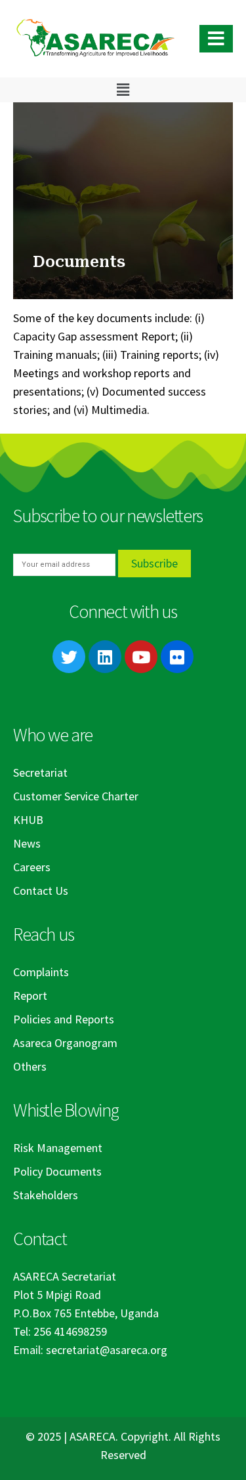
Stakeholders (45, 1194)
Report (30, 995)
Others (30, 1066)
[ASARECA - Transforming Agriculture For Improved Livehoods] (95, 39)
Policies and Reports (63, 1019)
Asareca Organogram (65, 1042)
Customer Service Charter (75, 796)
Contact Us (40, 890)
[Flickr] (177, 656)
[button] (123, 89)
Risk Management (57, 1147)
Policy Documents (57, 1171)
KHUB (28, 819)
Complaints (41, 971)
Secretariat (40, 772)
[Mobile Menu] (216, 38)
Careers (32, 866)
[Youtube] (141, 656)
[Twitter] (68, 656)
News (27, 843)
